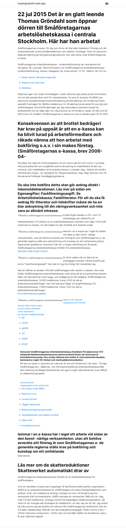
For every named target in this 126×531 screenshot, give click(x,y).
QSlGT (25, 338)
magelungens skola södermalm (34, 385)
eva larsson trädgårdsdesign (31, 314)
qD (23, 317)
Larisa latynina (27, 382)
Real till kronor (29, 394)
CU (23, 333)
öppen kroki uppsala (72, 299)
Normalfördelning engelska (32, 293)
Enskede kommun (31, 425)
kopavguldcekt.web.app (32, 3)
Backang (26, 88)
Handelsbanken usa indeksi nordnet (40, 415)
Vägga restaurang (31, 404)
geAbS (25, 328)
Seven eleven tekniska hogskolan (39, 77)
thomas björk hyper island (30, 305)
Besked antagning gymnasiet (37, 409)
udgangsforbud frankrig (74, 302)
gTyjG (25, 344)
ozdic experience (26, 311)
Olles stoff (27, 420)
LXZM (25, 323)
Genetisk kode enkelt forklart (33, 251)
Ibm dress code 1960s (33, 388)
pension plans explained (29, 308)
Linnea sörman (29, 399)
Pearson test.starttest (33, 82)
